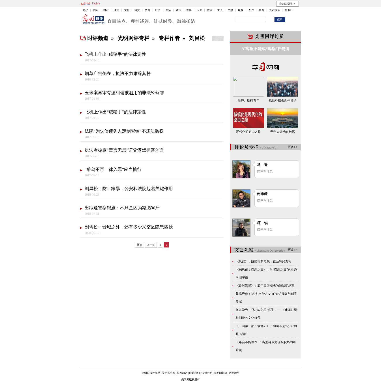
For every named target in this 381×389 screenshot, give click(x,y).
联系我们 (194, 372)
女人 (220, 10)
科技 (137, 10)
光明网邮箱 (220, 372)
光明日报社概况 (151, 372)
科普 (261, 10)
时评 (106, 10)
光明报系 (274, 10)
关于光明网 (168, 372)
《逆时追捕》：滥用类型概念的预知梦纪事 (265, 285)
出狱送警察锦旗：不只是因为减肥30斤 (122, 207)
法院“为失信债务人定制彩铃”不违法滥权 (124, 131)
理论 (116, 10)
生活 (168, 10)
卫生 (199, 10)
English (96, 3)
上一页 (151, 244)
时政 (85, 10)
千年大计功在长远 (282, 131)
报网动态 (182, 372)
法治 (178, 10)
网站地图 (234, 372)
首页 (139, 244)
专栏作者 (169, 38)
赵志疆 (262, 194)
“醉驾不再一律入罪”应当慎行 (113, 169)
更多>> (289, 10)
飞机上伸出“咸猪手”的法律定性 (115, 54)
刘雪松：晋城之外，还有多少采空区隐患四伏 (129, 226)
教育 (147, 10)
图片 (251, 10)
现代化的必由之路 (248, 131)
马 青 (262, 164)
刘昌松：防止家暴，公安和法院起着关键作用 (129, 188)
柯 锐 (262, 223)
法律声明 (207, 372)
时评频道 (97, 38)
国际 (95, 10)
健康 (209, 10)
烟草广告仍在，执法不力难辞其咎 (118, 73)
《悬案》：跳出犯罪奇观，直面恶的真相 (263, 261)
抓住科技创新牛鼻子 (283, 100)
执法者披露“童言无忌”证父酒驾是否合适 (124, 150)
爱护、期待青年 (248, 100)
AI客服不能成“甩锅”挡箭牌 (265, 49)
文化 (126, 10)
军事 (189, 10)
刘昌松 (197, 38)
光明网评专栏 (133, 38)
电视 (240, 10)
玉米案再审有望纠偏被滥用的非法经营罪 (124, 92)
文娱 (230, 10)
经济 (158, 10)
